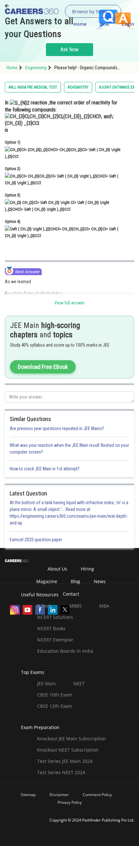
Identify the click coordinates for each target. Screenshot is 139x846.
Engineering (36, 67)
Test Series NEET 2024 (61, 772)
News (100, 581)
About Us (57, 569)
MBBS (75, 606)
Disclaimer (59, 794)
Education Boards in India (65, 651)
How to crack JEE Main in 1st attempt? (45, 468)
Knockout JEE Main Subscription (71, 738)
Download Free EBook (43, 366)
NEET (79, 683)
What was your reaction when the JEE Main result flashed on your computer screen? (69, 449)
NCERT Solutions (55, 617)
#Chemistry (78, 87)
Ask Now (69, 49)
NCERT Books (51, 628)
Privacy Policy (70, 802)
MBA (104, 606)
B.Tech (44, 606)
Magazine (46, 581)
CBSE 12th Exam (54, 706)
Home (80, 24)
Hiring (87, 569)
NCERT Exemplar (55, 640)
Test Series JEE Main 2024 (64, 761)
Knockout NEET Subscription (68, 750)
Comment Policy (97, 794)
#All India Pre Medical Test (32, 87)
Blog (75, 581)
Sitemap (28, 794)
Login (128, 24)
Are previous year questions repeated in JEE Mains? (57, 428)
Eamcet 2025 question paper (36, 539)
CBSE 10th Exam (54, 695)
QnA (104, 24)
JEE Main (46, 683)
